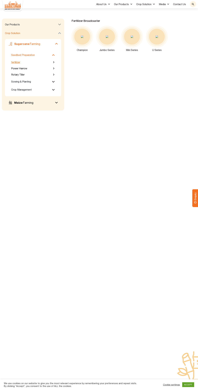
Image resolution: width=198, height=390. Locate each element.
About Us (101, 4)
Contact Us (179, 4)
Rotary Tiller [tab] (18, 74)
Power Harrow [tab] (19, 68)
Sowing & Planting (21, 81)
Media (162, 4)
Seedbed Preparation (23, 55)
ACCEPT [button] (188, 385)
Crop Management (21, 89)
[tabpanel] (132, 36)
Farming (27, 44)
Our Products (121, 4)
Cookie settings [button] (171, 384)
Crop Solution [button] (143, 4)
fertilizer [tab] (15, 62)
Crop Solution (12, 33)
